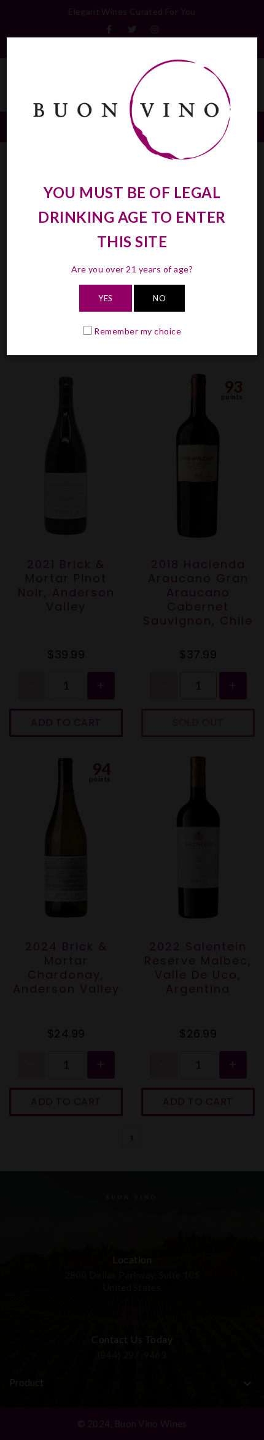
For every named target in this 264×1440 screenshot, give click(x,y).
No (159, 298)
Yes (105, 298)
